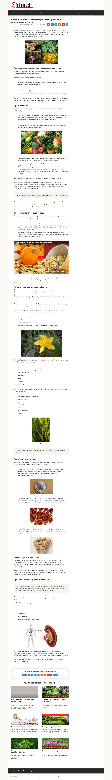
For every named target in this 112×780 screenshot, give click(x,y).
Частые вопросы (77, 13)
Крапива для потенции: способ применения (53, 700)
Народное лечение (29, 24)
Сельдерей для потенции (51, 727)
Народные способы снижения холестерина (22, 700)
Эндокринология (45, 13)
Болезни (15, 13)
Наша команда (27, 771)
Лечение (24, 13)
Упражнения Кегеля (32, 195)
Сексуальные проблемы (61, 13)
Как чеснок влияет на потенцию (23, 727)
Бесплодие (33, 13)
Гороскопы (89, 13)
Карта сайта (16, 771)
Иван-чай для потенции (51, 751)
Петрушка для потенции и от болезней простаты (22, 752)
